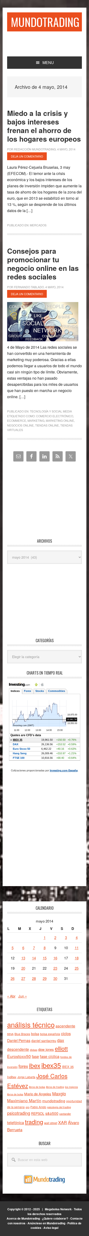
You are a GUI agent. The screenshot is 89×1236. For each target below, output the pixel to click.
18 (77, 957)
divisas (33, 1050)
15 (45, 957)
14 (34, 957)
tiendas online (47, 425)
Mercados (38, 225)
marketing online (60, 420)
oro (27, 1107)
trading (34, 1121)
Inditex (11, 1077)
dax (60, 1040)
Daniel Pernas (18, 1040)
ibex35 (51, 1065)
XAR (62, 1122)
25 (77, 968)
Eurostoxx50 (19, 1056)
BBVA (10, 1034)
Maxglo (59, 1093)
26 (12, 978)
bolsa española (50, 1034)
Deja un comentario (27, 156)
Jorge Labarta (26, 1077)
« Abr (11, 995)
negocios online (20, 425)
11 (77, 947)
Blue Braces (22, 1034)
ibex (34, 1065)
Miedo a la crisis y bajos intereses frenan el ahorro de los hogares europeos (44, 126)
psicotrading (18, 1113)
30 (55, 978)
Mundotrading (45, 21)
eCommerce (16, 420)
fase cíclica (49, 1056)
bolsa (35, 1033)
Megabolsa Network (58, 1209)
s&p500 (51, 1113)
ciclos (66, 1033)
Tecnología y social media (51, 411)
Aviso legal (50, 1228)
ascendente (65, 1025)
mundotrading (53, 1100)
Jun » (22, 995)
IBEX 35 (68, 1066)
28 (34, 978)
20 (23, 968)
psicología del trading (59, 1107)
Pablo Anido (38, 1107)
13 (23, 957)
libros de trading (55, 1087)
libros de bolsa (37, 1087)
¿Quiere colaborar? (55, 1218)
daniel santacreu (43, 1040)
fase (35, 1056)
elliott (61, 1048)
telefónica (15, 1122)
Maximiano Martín (24, 1100)
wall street (50, 1123)
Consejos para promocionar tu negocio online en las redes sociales (43, 264)
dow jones (46, 1049)
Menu (48, 62)
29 (45, 978)
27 (23, 978)
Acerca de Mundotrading (23, 1218)
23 (55, 968)
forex (23, 1066)
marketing (36, 420)
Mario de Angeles (37, 1093)
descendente (18, 1049)
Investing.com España (64, 770)
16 (55, 957)
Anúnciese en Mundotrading (46, 1223)
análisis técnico (31, 1024)
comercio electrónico (54, 416)
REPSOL (37, 1113)
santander (65, 1114)
